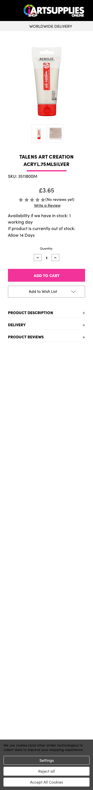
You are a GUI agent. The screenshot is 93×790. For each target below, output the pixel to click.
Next (84, 427)
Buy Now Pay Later (46, 668)
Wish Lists (46, 718)
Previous (8, 427)
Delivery (17, 324)
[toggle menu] (12, 11)
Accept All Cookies (46, 782)
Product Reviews (26, 336)
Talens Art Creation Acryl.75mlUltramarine (68, 438)
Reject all (46, 771)
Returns (46, 653)
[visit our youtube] (48, 617)
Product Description (30, 312)
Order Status (46, 710)
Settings (46, 760)
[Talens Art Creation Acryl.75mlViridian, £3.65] (25, 400)
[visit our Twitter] (46, 617)
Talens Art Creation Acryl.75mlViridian (25, 435)
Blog (46, 676)
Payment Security (46, 660)
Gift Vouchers (46, 637)
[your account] (88, 11)
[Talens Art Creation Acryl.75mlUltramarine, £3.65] (68, 400)
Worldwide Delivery (50, 26)
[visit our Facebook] (45, 617)
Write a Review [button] (47, 205)
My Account (46, 702)
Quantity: (46, 248)
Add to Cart (25, 462)
